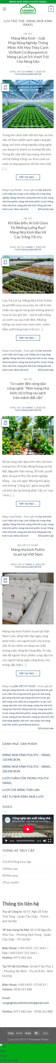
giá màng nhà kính (11, 697)
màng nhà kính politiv (20, 713)
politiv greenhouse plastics (26, 724)
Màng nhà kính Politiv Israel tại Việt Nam (28, 551)
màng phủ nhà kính (26, 205)
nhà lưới (24, 720)
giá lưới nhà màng (41, 693)
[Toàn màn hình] (49, 840)
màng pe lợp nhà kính (19, 716)
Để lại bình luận (46, 209)
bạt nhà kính (45, 190)
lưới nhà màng (25, 705)
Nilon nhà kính (21, 209)
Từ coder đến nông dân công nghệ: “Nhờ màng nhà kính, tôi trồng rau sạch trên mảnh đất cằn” (28, 390)
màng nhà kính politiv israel (33, 201)
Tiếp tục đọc (28, 177)
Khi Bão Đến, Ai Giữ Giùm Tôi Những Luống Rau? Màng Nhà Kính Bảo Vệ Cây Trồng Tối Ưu (28, 230)
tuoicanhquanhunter (28, 74)
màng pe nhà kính (40, 716)
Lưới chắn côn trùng (12, 193)
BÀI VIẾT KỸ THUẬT (28, 545)
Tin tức (28, 34)
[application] (28, 829)
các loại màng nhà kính (37, 690)
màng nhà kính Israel (36, 197)
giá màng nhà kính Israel (33, 697)
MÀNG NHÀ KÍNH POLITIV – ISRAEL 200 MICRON (26, 769)
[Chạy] (6, 840)
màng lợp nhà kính (11, 709)
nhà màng (35, 720)
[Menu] (4, 9)
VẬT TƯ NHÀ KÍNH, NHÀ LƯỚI (23, 796)
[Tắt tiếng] (44, 840)
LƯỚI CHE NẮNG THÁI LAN (20, 790)
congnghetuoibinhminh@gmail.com (25, 1003)
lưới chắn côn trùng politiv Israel (29, 701)
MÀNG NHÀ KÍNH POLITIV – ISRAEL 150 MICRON (26, 757)
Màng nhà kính (17, 197)
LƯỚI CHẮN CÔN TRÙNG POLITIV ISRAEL (25, 780)
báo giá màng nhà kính (13, 690)
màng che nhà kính (42, 705)
